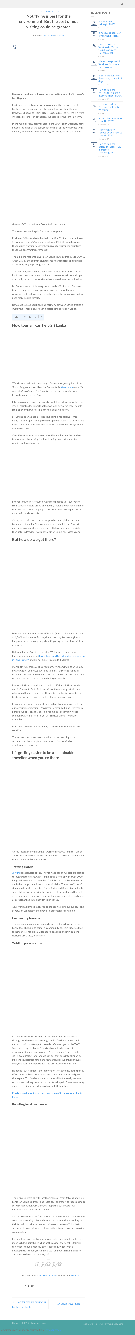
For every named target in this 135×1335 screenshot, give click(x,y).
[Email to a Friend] (48, 1264)
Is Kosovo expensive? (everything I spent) (109, 34)
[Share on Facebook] (37, 1264)
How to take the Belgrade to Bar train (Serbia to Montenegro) (109, 148)
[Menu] (14, 4)
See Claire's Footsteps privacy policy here (103, 1324)
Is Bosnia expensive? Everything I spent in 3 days (110, 78)
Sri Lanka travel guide (69, 1303)
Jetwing (16, 872)
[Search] (122, 3)
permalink (75, 1275)
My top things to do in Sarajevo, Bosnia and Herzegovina (109, 64)
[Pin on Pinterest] (54, 1264)
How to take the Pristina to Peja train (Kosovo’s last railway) (110, 92)
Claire (61, 36)
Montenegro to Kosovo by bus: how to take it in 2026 (110, 132)
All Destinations (46, 12)
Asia (57, 12)
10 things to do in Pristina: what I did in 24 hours (109, 107)
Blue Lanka (67, 387)
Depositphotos (53, 1329)
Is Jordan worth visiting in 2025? (106, 23)
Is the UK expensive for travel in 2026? (110, 120)
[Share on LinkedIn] (59, 1264)
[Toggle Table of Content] (39, 316)
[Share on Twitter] (43, 1264)
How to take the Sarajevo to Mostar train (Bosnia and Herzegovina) (108, 48)
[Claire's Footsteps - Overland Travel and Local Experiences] (67, 4)
